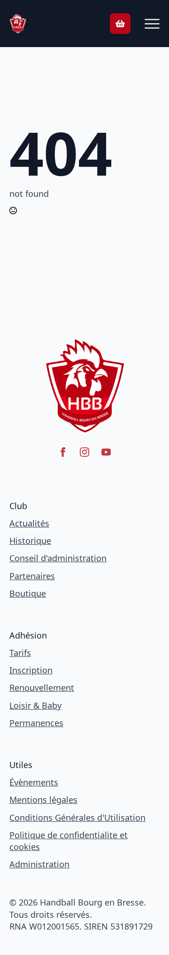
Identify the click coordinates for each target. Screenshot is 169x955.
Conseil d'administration (58, 558)
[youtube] (106, 452)
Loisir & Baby (35, 705)
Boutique (27, 593)
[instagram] (84, 452)
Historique (30, 540)
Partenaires (32, 576)
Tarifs (20, 652)
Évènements (33, 782)
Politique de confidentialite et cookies (68, 840)
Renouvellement (41, 687)
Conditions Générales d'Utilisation (77, 817)
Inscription (31, 670)
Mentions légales (43, 799)
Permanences (36, 722)
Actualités (29, 523)
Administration (39, 864)
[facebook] (62, 452)
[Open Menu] (152, 23)
